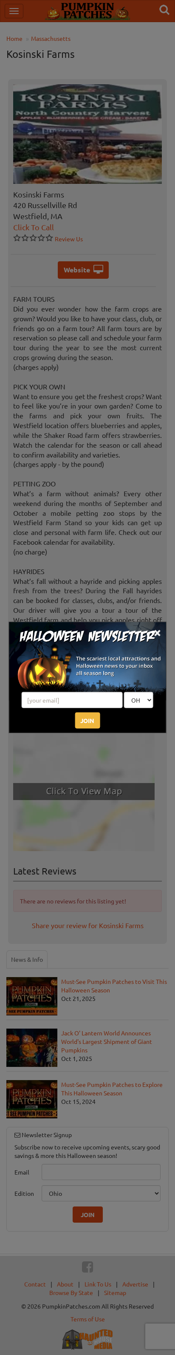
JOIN (87, 720)
